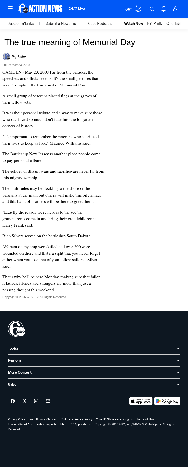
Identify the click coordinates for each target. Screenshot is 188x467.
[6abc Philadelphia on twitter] (24, 401)
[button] (10, 8)
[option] (26, 23)
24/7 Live (77, 8)
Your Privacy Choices (43, 419)
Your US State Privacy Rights (114, 419)
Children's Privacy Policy (76, 419)
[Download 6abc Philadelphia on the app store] (141, 401)
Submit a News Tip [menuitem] (61, 23)
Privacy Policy (17, 419)
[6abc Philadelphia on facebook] (13, 401)
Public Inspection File (50, 424)
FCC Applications (79, 424)
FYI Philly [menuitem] (155, 23)
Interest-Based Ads (20, 424)
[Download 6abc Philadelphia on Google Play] (167, 401)
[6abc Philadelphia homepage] (40, 8)
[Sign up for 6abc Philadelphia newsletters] (48, 401)
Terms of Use (145, 419)
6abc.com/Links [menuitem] (20, 23)
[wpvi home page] (16, 329)
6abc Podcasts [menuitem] (100, 23)
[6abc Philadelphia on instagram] (36, 401)
